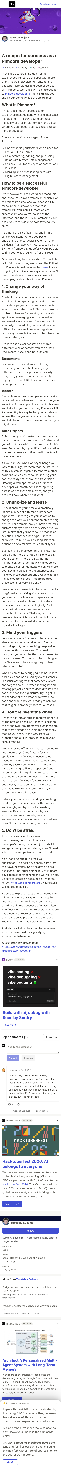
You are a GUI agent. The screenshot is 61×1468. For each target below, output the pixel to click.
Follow (30, 1230)
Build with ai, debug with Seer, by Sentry (26, 1015)
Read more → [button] (12, 1203)
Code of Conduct (21, 1110)
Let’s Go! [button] (10, 1462)
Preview (28, 1058)
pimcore (8, 67)
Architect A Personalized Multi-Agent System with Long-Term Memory (29, 1364)
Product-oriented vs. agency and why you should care (30, 1309)
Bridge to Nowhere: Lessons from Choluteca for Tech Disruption (29, 1292)
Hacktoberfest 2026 (15, 1184)
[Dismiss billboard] (56, 1403)
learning (43, 67)
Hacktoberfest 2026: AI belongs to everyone (25, 1164)
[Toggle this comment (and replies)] (4, 1075)
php (32, 67)
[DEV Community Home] (12, 4)
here (45, 267)
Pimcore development (19, 93)
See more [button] (10, 1024)
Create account (48, 4)
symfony (21, 67)
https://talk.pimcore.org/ (26, 882)
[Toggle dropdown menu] (56, 959)
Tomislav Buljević (19, 37)
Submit (13, 1058)
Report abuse (41, 1110)
